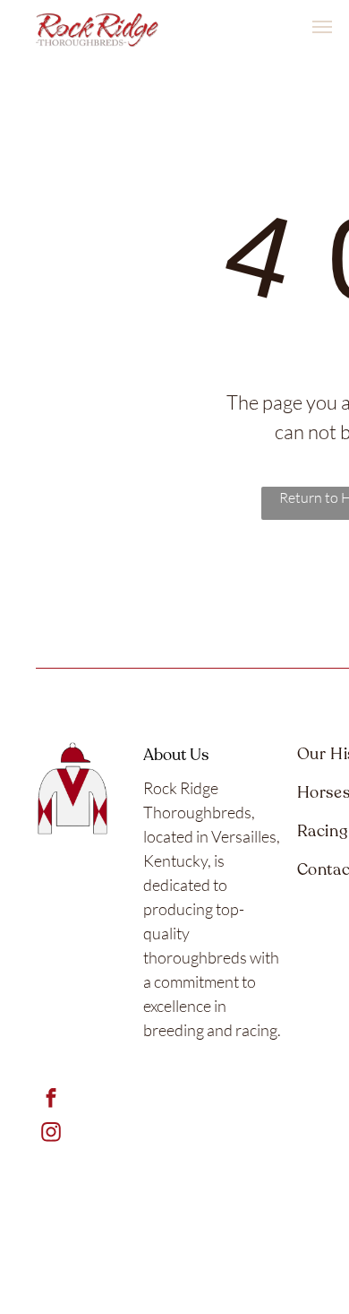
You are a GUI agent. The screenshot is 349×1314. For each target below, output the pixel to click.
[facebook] (50, 1101)
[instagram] (50, 1135)
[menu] (322, 27)
